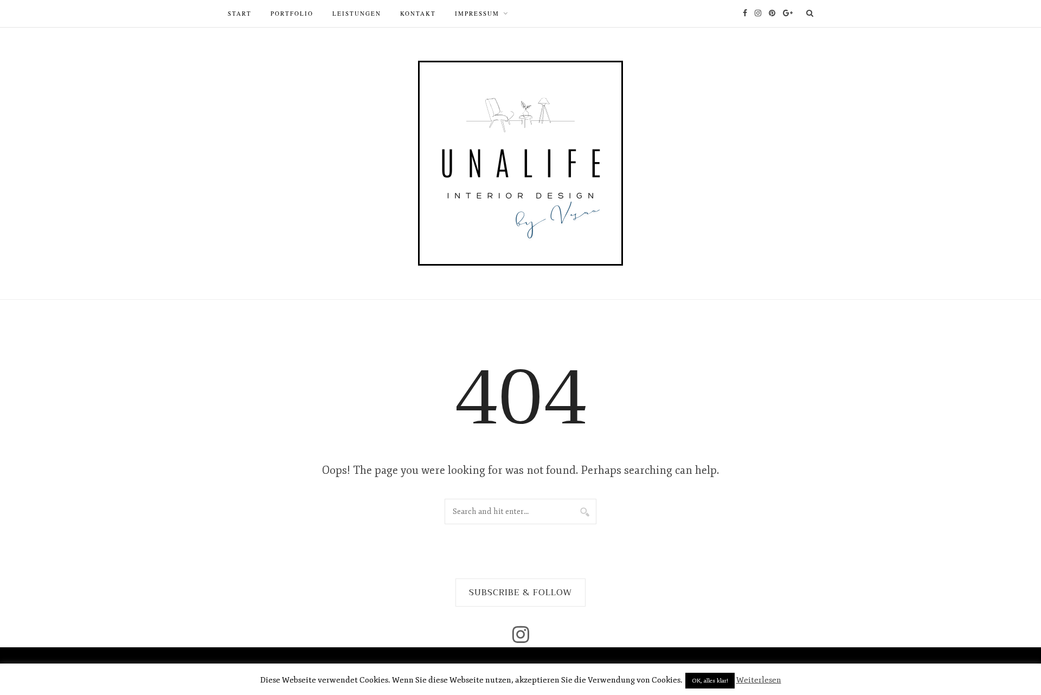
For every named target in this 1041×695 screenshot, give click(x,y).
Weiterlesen (758, 680)
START (240, 13)
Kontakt (418, 13)
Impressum (477, 13)
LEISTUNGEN (356, 13)
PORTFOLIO (292, 13)
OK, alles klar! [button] (710, 680)
